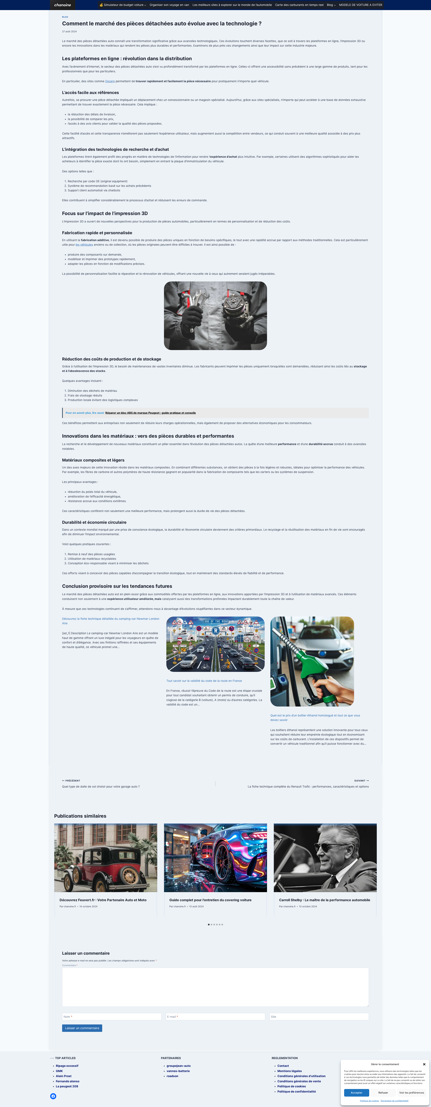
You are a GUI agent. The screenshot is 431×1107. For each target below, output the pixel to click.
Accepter (356, 1092)
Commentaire (70, 965)
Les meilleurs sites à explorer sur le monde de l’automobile (232, 5)
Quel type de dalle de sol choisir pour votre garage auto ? (101, 783)
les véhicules (84, 244)
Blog (65, 17)
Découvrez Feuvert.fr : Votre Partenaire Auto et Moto (103, 900)
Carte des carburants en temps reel (299, 5)
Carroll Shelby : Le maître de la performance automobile (324, 900)
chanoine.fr (70, 906)
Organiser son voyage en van (169, 5)
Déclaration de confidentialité (394, 1100)
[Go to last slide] (60, 872)
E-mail (172, 1016)
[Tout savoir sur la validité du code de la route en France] (215, 644)
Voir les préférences (411, 1092)
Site (273, 1016)
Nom (68, 1016)
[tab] (209, 924)
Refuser (383, 1092)
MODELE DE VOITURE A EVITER (360, 5)
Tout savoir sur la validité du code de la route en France (204, 680)
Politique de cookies (369, 1100)
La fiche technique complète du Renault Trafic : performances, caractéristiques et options (308, 783)
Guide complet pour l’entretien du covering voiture (210, 900)
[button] (424, 1064)
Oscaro (110, 81)
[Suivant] (371, 872)
